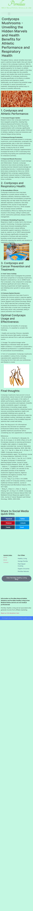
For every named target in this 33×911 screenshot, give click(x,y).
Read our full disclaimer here (10, 613)
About (5, 560)
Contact (5, 562)
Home (5, 557)
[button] (9, 13)
